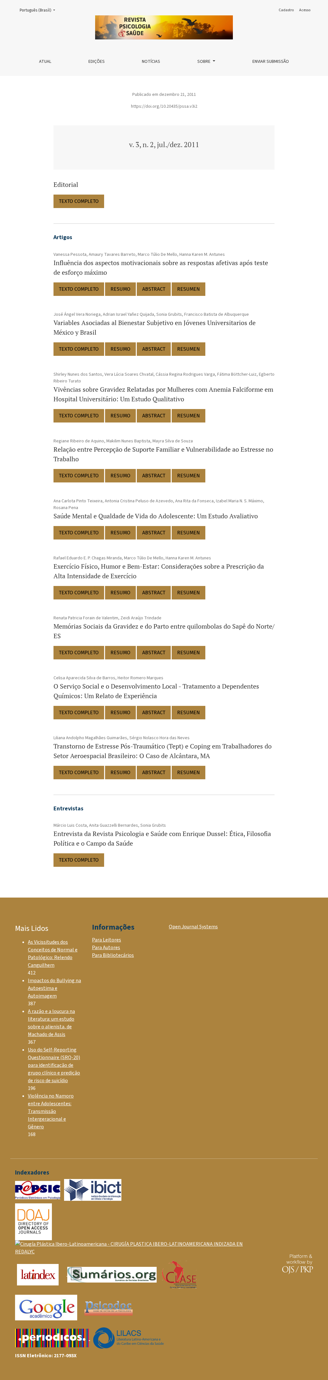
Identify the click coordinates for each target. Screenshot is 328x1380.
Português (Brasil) (39, 10)
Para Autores (106, 947)
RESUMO (120, 289)
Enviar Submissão (270, 61)
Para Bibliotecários (113, 955)
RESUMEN (188, 289)
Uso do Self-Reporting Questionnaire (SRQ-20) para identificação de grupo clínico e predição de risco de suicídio (54, 1065)
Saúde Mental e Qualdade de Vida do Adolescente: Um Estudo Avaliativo (155, 516)
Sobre (204, 61)
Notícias (151, 61)
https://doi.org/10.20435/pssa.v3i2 (164, 106)
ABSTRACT (153, 289)
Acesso (304, 10)
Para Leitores (106, 939)
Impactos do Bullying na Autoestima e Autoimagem (54, 988)
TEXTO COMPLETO (79, 201)
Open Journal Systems (193, 926)
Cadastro (286, 10)
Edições (96, 61)
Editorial (65, 184)
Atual (45, 61)
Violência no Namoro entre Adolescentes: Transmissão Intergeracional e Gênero (51, 1111)
